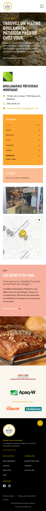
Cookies (6, 500)
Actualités (29, 470)
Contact (28, 466)
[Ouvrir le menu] (41, 6)
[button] (21, 235)
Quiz (5, 475)
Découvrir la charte (13, 58)
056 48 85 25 (13, 103)
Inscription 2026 (32, 461)
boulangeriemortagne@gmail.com (22, 108)
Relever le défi (10, 309)
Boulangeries (9, 461)
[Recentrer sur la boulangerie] (39, 219)
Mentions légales (9, 496)
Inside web (27, 507)
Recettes (7, 470)
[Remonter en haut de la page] (40, 423)
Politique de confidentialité (27, 496)
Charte (6, 466)
